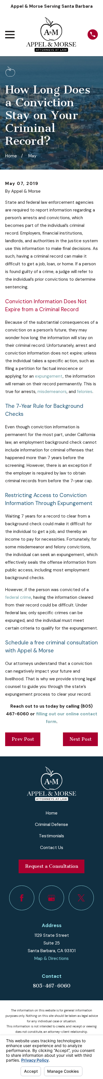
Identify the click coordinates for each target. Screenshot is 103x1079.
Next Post (81, 739)
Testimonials (51, 836)
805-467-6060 (51, 986)
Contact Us (51, 847)
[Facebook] (21, 898)
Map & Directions (51, 958)
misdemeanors (52, 391)
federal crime (18, 597)
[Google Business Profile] (51, 898)
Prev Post (23, 739)
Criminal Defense (51, 824)
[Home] (51, 34)
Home (52, 813)
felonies (84, 391)
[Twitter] (81, 898)
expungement (49, 376)
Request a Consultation (51, 866)
